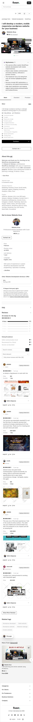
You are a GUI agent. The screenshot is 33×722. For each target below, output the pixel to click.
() (14, 34)
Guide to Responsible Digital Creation (19, 296)
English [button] (13, 719)
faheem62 (13, 643)
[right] (31, 660)
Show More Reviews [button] (9, 612)
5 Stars (4, 321)
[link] (8, 715)
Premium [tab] (27, 97)
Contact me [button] (6, 237)
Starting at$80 (7, 281)
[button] (3, 2)
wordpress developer (9, 623)
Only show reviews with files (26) (14, 357)
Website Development (17, 19)
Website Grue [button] (11, 32)
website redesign (22, 626)
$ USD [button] (18, 719)
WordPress (28, 19)
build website (22, 623)
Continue (16, 141)
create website (7, 630)
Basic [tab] (5, 97)
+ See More (5, 175)
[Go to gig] (16, 654)
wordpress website (8, 626)
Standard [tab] (16, 97)
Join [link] (29, 2)
